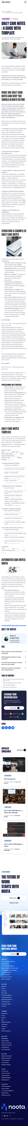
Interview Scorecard (6, 1043)
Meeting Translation (6, 1064)
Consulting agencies (6, 997)
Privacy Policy (20, 1118)
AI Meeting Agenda (6, 1086)
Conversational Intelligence (7, 966)
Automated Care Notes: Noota (10, 687)
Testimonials (4, 1024)
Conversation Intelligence (7, 1090)
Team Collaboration (6, 972)
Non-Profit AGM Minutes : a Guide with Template (13, 812)
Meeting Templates (6, 1022)
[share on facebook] (2, 727)
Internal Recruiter (5, 1001)
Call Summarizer (5, 1062)
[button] (25, 2)
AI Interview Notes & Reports (8, 961)
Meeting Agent (4, 1092)
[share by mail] (12, 727)
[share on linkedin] (6, 727)
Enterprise (3, 986)
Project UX (4, 990)
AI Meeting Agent (5, 974)
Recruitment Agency (6, 1004)
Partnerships (4, 1013)
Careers (3, 1028)
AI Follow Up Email (5, 1073)
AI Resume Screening (6, 1045)
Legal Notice (13, 1118)
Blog (2, 1020)
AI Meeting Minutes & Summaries (9, 970)
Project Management (6, 995)
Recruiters (3, 1006)
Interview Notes (5, 1040)
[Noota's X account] (2, 1116)
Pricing (3, 1015)
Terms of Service (5, 1118)
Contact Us (4, 1026)
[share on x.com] (9, 727)
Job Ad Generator (5, 1049)
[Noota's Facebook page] (9, 1116)
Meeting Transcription (6, 1056)
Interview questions (6, 1031)
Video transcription (5, 979)
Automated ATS (5, 963)
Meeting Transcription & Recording (9, 968)
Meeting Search (5, 1079)
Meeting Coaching (5, 1095)
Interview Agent (5, 1088)
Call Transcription (5, 1060)
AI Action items (4, 1071)
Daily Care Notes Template (9, 685)
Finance (3, 988)
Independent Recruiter (6, 999)
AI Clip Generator (5, 1075)
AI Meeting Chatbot (6, 1077)
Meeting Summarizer (6, 1058)
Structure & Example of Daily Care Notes (12, 682)
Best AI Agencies (9, 779)
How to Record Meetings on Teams (13, 845)
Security (3, 1017)
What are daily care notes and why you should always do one (13, 679)
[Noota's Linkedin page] (4, 1116)
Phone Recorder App (6, 976)
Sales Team (4, 993)
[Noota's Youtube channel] (7, 1116)
